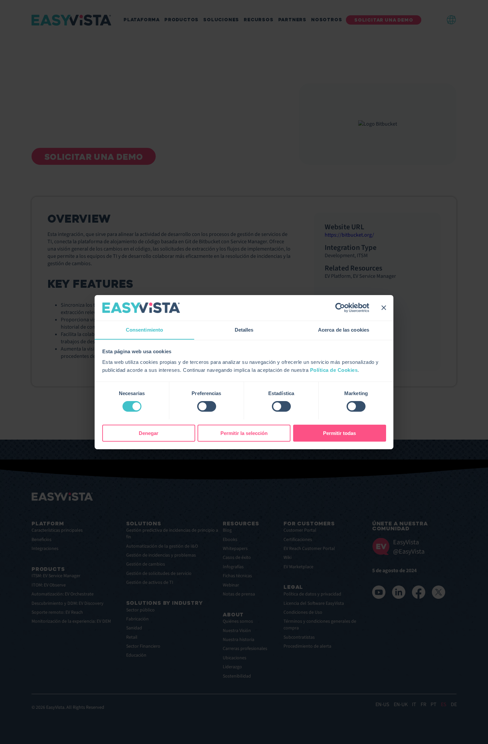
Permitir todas (339, 433)
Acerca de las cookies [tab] (343, 329)
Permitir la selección (244, 433)
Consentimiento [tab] (144, 329)
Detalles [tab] (244, 329)
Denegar (148, 433)
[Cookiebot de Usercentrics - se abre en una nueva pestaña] (340, 308)
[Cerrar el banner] (383, 307)
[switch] (206, 406)
